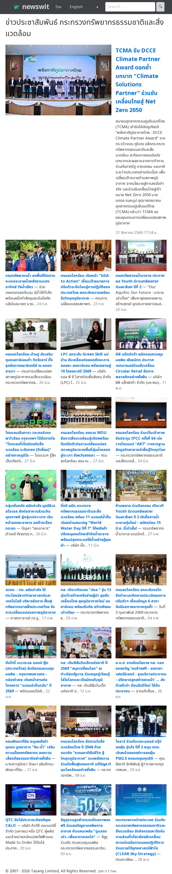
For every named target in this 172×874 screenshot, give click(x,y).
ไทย (58, 7)
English (76, 7)
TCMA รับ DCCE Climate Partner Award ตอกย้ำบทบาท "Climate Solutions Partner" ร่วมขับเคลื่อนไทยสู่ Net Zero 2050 (138, 80)
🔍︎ (160, 7)
